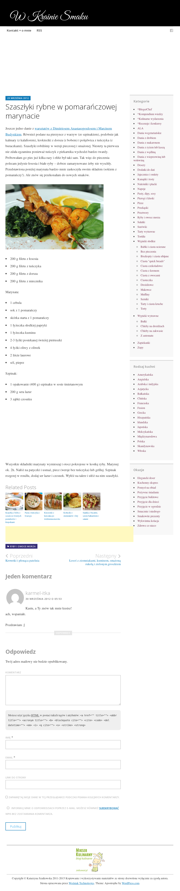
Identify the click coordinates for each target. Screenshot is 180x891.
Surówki (142, 227)
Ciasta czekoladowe (152, 266)
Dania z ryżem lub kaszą (151, 147)
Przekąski (142, 207)
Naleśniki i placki (147, 184)
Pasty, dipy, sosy (146, 193)
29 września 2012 (18, 98)
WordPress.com (130, 883)
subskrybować (109, 808)
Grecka (141, 412)
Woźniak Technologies (81, 883)
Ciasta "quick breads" (153, 261)
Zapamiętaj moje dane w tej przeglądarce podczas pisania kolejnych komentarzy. (64, 797)
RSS (39, 30)
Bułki (144, 321)
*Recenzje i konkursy (149, 123)
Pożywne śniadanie (148, 492)
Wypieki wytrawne (148, 315)
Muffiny (145, 294)
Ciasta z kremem (150, 270)
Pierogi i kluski (145, 198)
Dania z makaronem (148, 142)
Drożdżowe (147, 284)
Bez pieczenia (148, 251)
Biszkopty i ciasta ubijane (155, 256)
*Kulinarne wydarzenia (150, 118)
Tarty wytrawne (146, 231)
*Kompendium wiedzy (150, 114)
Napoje (141, 189)
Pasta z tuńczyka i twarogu (32, 514)
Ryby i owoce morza (23, 546)
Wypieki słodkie (146, 241)
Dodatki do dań (146, 169)
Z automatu (147, 335)
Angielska (143, 379)
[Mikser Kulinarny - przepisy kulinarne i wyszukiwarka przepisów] (90, 871)
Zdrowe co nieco (146, 525)
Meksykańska (145, 431)
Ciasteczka (147, 280)
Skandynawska (145, 446)
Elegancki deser (146, 478)
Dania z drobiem (146, 138)
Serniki (145, 299)
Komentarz (13, 672)
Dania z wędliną (146, 152)
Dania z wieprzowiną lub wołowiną (149, 158)
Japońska (142, 427)
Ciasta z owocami (150, 275)
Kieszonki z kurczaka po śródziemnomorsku (52, 515)
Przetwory (143, 212)
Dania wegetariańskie (149, 133)
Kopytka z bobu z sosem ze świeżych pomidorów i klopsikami (13, 517)
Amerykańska (145, 374)
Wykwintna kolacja (148, 521)
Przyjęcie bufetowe (147, 497)
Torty (144, 308)
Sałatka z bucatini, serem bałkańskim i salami (91, 515)
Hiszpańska (143, 417)
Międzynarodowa (147, 436)
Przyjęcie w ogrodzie (149, 506)
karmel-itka (37, 593)
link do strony (15, 777)
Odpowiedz (63, 632)
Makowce (146, 289)
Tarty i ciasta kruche (152, 304)
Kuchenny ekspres (147, 482)
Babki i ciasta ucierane (153, 246)
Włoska (141, 451)
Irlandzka (142, 422)
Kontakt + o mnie (19, 30)
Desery (141, 165)
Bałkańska (143, 393)
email (9, 757)
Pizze (140, 203)
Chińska (142, 398)
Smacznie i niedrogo (148, 511)
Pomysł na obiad (146, 487)
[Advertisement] (90, 69)
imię (8, 737)
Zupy (140, 347)
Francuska (143, 403)
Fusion (141, 408)
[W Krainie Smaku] (171, 31)
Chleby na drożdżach (152, 326)
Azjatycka (143, 389)
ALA (140, 128)
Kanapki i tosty (145, 179)
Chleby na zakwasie (152, 331)
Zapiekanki (143, 342)
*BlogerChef (144, 109)
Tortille (141, 236)
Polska (141, 441)
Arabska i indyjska (147, 384)
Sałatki (141, 222)
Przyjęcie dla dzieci (148, 501)
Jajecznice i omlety (147, 174)
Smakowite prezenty (148, 516)
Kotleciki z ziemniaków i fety (70, 514)
